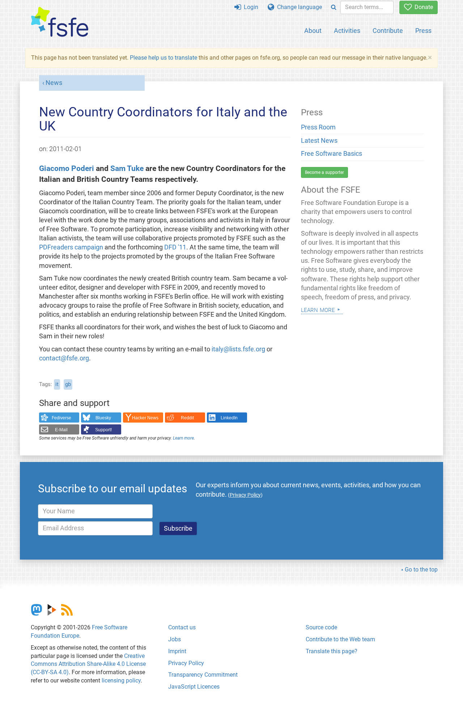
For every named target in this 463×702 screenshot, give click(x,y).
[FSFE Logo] (59, 22)
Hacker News (145, 417)
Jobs (174, 639)
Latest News (319, 140)
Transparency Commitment (203, 674)
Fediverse (61, 417)
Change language (298, 7)
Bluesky (103, 417)
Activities (347, 30)
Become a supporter (324, 172)
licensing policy (121, 680)
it (57, 384)
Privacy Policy (186, 663)
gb (68, 384)
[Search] (334, 7)
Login (249, 7)
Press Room (318, 127)
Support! (103, 429)
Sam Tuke (127, 168)
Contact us (182, 627)
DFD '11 (175, 247)
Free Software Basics (331, 153)
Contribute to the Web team (340, 639)
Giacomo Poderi (66, 168)
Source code (321, 627)
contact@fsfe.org (64, 358)
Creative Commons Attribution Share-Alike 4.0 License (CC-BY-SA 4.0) (88, 664)
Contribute (388, 30)
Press (423, 30)
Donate (422, 7)
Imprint (177, 651)
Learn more (183, 438)
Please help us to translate (163, 57)
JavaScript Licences (194, 686)
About (313, 30)
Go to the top (421, 569)
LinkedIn (229, 417)
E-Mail (61, 429)
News (54, 82)
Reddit (187, 417)
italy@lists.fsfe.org (238, 349)
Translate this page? (331, 651)
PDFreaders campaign (71, 247)
